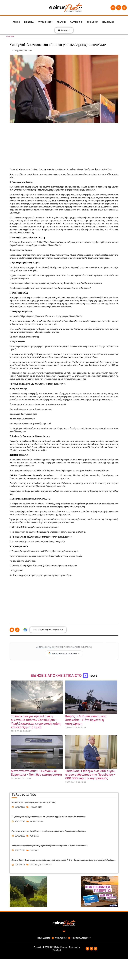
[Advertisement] (64, 145)
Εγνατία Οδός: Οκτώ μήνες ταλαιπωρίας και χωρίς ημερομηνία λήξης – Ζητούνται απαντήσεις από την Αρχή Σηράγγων (64, 860)
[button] (12, 630)
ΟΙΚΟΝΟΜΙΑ (92, 22)
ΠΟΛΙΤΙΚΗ (61, 22)
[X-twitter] (118, 7)
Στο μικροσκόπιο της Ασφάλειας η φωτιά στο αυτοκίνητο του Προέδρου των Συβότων (49, 831)
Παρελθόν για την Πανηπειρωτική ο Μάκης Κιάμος (33, 802)
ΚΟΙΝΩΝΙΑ (29, 22)
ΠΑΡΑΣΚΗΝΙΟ (76, 22)
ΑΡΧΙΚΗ (16, 22)
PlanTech (56, 950)
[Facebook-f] (113, 7)
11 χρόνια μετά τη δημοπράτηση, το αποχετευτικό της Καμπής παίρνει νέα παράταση (49, 817)
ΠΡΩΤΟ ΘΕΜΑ (46, 864)
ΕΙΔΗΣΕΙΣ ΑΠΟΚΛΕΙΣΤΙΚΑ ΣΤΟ (57, 675)
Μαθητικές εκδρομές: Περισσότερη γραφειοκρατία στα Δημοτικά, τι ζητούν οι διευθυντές (49, 846)
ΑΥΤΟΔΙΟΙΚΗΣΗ (45, 22)
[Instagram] (124, 7)
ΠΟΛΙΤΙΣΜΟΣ (108, 22)
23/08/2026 (20, 807)
